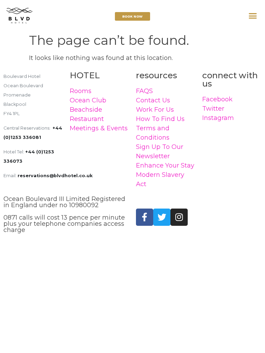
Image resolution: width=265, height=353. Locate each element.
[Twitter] (161, 217)
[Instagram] (179, 217)
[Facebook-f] (144, 217)
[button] (252, 15)
